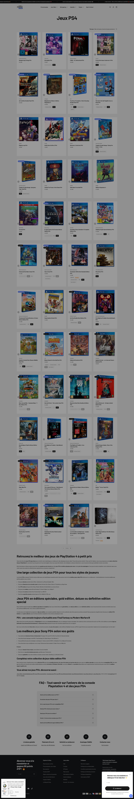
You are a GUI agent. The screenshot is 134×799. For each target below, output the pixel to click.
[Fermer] (130, 774)
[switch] (4, 794)
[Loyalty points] (131, 796)
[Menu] (7, 784)
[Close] (24, 780)
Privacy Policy (14, 787)
